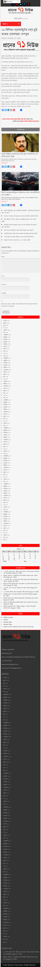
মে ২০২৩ (5, 395)
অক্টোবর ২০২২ (6, 409)
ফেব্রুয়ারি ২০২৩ (7, 400)
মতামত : (3, 256)
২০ (30, 556)
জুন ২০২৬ (5, 325)
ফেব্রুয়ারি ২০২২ (7, 428)
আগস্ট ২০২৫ (6, 346)
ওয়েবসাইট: (3, 293)
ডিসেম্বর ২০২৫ (7, 339)
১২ (24, 555)
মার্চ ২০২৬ (5, 332)
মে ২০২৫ (5, 353)
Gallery (5, 619)
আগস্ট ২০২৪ (6, 372)
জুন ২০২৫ (5, 351)
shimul (3, 38)
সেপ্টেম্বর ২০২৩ (7, 386)
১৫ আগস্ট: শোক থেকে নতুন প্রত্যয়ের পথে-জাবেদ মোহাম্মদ (16, 587)
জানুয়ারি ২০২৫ (6, 360)
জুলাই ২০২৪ (6, 374)
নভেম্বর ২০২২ (6, 407)
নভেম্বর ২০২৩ (6, 381)
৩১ (14, 559)
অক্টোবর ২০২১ (6, 437)
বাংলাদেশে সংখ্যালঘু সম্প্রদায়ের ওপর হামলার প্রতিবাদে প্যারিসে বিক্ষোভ (21, 216)
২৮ (35, 558)
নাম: (2, 276)
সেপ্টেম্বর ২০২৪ (7, 369)
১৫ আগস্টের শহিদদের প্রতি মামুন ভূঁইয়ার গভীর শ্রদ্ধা (15, 591)
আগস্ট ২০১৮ (6, 525)
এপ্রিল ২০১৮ (6, 535)
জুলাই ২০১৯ (6, 500)
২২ (3, 558)
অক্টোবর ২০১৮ (6, 521)
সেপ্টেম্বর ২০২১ (7, 439)
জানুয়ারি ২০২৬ (6, 337)
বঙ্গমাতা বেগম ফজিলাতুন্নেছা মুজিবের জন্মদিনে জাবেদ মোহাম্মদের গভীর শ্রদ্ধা (20, 602)
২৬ (24, 558)
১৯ (24, 556)
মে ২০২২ (5, 421)
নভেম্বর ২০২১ (6, 435)
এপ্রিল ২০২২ (6, 423)
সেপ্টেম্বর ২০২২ (7, 411)
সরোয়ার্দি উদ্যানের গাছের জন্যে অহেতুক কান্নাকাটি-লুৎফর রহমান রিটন (20, 233)
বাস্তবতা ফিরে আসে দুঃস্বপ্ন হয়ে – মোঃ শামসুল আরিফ (17, 240)
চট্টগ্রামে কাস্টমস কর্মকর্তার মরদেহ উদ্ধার (29, 121)
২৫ (19, 558)
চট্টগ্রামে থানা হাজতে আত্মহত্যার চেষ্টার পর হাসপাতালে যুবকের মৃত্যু (18, 626)
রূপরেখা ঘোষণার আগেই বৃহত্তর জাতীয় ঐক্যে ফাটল (14, 119)
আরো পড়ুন (3, 163)
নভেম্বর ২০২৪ (6, 365)
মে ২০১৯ (5, 505)
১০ (14, 555)
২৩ (8, 558)
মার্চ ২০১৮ (5, 537)
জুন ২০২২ (5, 418)
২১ (35, 556)
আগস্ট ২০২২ (6, 414)
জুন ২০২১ (5, 446)
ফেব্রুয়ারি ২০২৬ (7, 334)
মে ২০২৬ (5, 328)
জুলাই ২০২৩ (6, 390)
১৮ (19, 556)
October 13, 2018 (14, 38)
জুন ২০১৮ (5, 530)
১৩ (30, 555)
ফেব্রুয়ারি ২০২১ (7, 456)
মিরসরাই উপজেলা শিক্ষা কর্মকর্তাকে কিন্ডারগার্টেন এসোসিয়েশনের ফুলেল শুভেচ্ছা (20, 598)
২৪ (14, 558)
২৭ (30, 558)
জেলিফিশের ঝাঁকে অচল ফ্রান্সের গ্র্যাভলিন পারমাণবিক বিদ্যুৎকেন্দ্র (17, 594)
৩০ (9, 559)
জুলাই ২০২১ (6, 444)
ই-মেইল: (3, 284)
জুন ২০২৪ (5, 376)
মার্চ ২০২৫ (5, 355)
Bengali (9, 1)
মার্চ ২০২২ (5, 425)
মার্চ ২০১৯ (5, 509)
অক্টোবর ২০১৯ (6, 493)
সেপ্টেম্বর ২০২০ (7, 467)
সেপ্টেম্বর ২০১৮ (7, 523)
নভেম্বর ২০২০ (6, 463)
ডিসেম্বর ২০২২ (7, 404)
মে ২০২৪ (5, 379)
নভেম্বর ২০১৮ (6, 519)
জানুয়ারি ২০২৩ (6, 402)
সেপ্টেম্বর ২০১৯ (7, 495)
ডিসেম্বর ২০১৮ (6, 516)
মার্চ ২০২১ (5, 453)
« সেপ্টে (4, 561)
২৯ (3, 559)
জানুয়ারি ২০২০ (6, 486)
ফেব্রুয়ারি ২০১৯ (7, 511)
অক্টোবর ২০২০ (6, 465)
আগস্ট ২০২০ (6, 470)
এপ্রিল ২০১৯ (6, 507)
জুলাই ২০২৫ (6, 348)
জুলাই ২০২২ (6, 416)
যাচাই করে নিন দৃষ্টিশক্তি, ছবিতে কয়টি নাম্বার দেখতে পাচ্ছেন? (19, 230)
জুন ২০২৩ (5, 393)
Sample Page (7, 622)
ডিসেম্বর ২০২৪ (7, 362)
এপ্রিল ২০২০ (6, 479)
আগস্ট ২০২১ (6, 442)
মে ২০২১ (5, 449)
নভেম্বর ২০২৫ (6, 341)
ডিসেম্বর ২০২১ (6, 432)
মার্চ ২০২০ (5, 481)
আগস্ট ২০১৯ (6, 498)
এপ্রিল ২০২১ (6, 451)
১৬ (8, 556)
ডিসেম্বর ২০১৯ (6, 488)
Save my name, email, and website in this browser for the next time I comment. (19, 305)
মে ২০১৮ (5, 533)
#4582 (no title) (8, 617)
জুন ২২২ (5, 539)
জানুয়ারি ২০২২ (6, 430)
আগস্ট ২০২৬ (6, 320)
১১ (19, 555)
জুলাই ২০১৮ (6, 528)
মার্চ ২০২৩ (5, 397)
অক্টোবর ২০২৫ (6, 344)
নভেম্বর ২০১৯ (6, 491)
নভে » (25, 561)
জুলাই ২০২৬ (6, 323)
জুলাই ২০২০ (6, 472)
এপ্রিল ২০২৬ (6, 330)
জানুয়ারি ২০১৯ (6, 514)
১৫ (3, 556)
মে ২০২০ (5, 477)
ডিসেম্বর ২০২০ (7, 460)
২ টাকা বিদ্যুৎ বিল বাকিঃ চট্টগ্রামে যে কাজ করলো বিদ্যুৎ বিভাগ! (19, 237)
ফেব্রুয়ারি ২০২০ (7, 484)
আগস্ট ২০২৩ (6, 388)
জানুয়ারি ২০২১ (6, 458)
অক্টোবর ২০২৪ (6, 367)
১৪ (35, 555)
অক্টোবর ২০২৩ (6, 383)
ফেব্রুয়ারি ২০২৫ (7, 358)
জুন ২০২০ (5, 474)
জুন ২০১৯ (5, 502)
